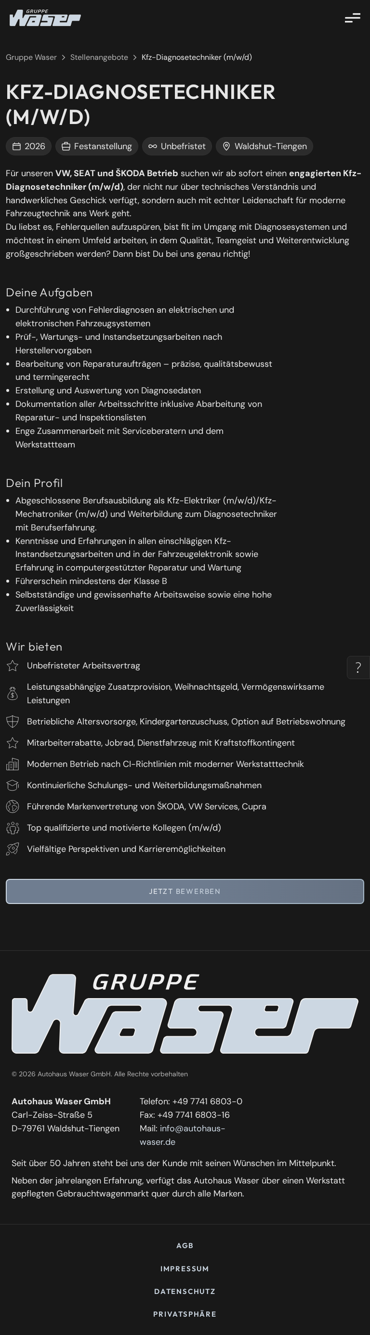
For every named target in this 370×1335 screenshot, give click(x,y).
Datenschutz (185, 1291)
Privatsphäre (185, 1314)
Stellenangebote (99, 57)
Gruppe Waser (31, 57)
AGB (185, 1245)
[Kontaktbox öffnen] (358, 667)
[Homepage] (45, 18)
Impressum (185, 1268)
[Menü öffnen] (352, 18)
